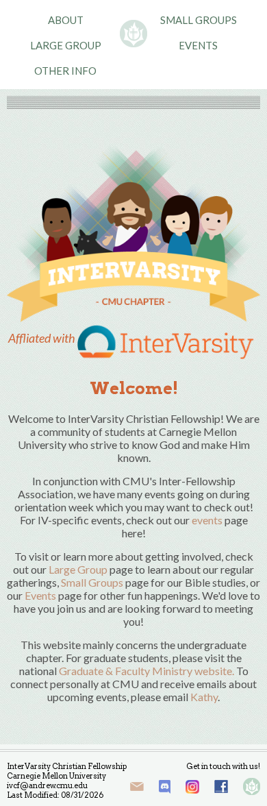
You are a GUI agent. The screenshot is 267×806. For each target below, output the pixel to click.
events (207, 519)
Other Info (65, 70)
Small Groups (198, 20)
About (66, 20)
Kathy (204, 696)
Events (198, 45)
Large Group (65, 45)
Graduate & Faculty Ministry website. (146, 670)
